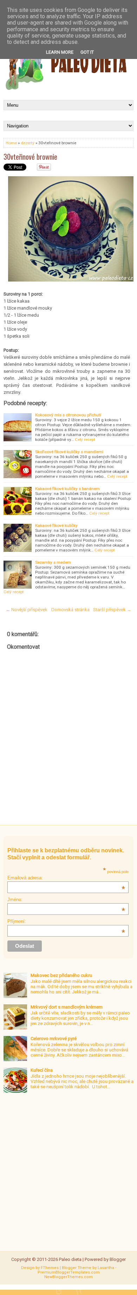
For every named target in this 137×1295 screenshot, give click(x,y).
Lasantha (106, 1268)
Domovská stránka (70, 609)
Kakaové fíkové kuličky (56, 525)
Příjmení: (66, 921)
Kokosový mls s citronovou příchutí (68, 414)
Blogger (118, 1259)
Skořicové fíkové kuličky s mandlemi (69, 451)
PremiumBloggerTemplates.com (69, 1272)
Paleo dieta (70, 1259)
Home (11, 142)
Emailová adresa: (66, 877)
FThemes (50, 1268)
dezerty (27, 142)
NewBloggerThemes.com (68, 1277)
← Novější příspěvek (26, 609)
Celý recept (85, 439)
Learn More (59, 52)
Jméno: (66, 899)
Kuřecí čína (42, 1070)
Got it (87, 52)
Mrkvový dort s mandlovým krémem (67, 1007)
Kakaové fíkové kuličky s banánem (67, 488)
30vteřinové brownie (30, 156)
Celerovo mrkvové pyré (54, 1038)
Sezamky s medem (53, 562)
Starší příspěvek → (112, 609)
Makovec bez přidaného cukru (61, 975)
